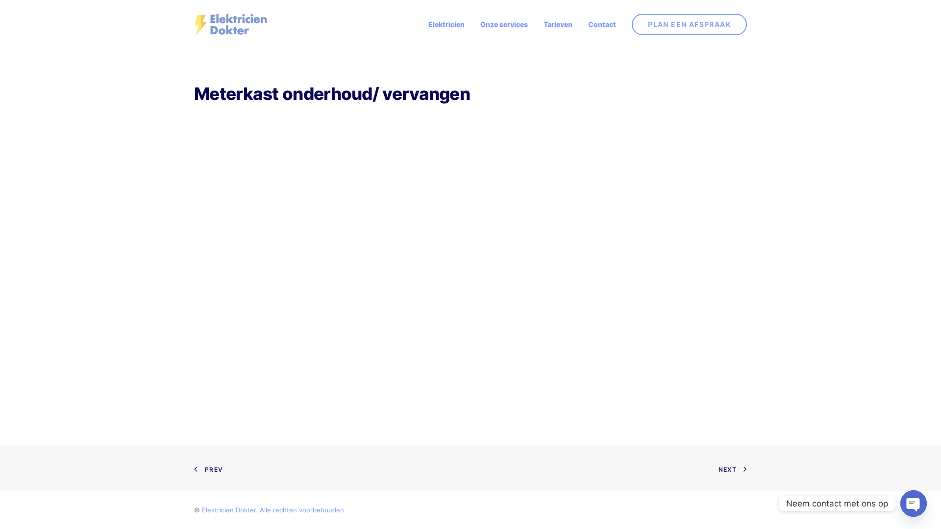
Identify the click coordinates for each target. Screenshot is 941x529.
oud (330, 510)
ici (223, 510)
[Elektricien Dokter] (231, 24)
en (230, 510)
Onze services (504, 24)
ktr (215, 510)
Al (263, 510)
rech (280, 510)
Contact (602, 24)
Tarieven (558, 24)
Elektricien (446, 24)
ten (292, 510)
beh (318, 510)
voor (306, 510)
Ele (206, 510)
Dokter (246, 510)
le (268, 510)
